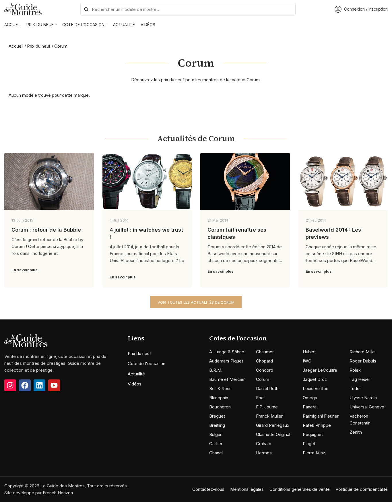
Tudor (355, 388)
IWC (307, 361)
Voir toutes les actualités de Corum (196, 302)
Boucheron (220, 407)
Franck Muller (269, 416)
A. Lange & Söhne (226, 351)
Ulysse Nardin (363, 397)
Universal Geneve (367, 407)
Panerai (310, 407)
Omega (310, 397)
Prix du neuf (39, 46)
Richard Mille (362, 351)
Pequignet (313, 434)
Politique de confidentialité (361, 489)
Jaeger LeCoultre (320, 370)
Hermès (264, 453)
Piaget (309, 443)
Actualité (136, 374)
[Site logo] (23, 8)
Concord (264, 370)
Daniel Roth (267, 388)
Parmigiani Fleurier (321, 416)
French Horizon (58, 492)
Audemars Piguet (226, 361)
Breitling (217, 425)
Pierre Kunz (314, 453)
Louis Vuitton (315, 388)
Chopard (264, 361)
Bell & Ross (220, 388)
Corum (262, 379)
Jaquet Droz (315, 379)
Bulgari (215, 434)
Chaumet (265, 351)
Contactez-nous (208, 489)
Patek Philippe (317, 425)
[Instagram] (10, 385)
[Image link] (25, 340)
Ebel (260, 397)
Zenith (356, 432)
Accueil (16, 46)
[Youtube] (54, 385)
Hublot (309, 351)
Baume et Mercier (227, 379)
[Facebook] (25, 385)
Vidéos (134, 384)
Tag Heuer (360, 379)
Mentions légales (247, 489)
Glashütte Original (273, 434)
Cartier (215, 443)
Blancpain (218, 397)
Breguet (217, 416)
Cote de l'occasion (146, 363)
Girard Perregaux (272, 425)
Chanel (216, 453)
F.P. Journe (267, 407)
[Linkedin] (39, 385)
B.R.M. (215, 370)
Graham (263, 443)
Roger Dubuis (363, 361)
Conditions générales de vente (299, 489)
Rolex (355, 370)
